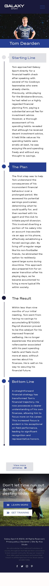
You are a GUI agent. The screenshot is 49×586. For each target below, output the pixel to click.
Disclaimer (25, 542)
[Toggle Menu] (42, 7)
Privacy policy (12, 542)
